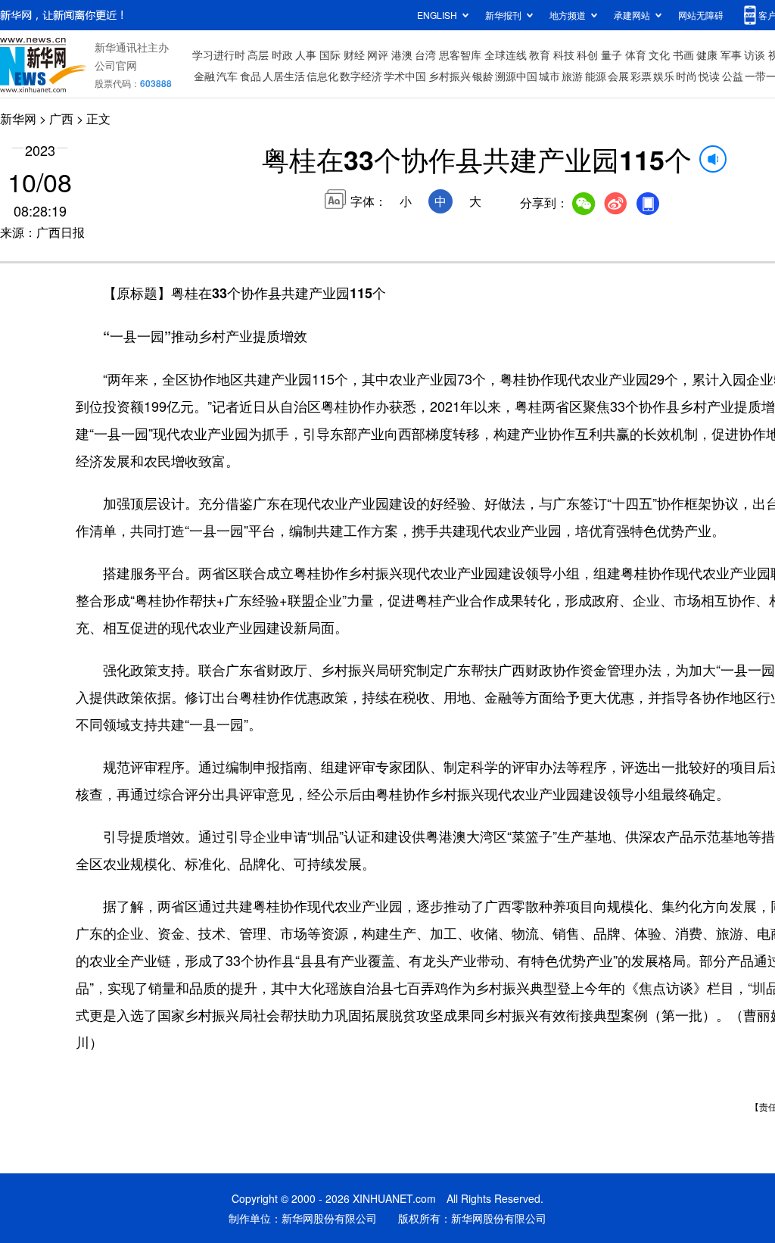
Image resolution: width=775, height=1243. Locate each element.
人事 (305, 54)
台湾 (425, 54)
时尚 (686, 75)
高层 (258, 54)
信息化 (322, 75)
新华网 (18, 118)
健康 (706, 54)
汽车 (227, 75)
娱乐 (663, 75)
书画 (683, 54)
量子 (611, 54)
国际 (330, 54)
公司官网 (116, 65)
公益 (732, 75)
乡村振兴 (449, 75)
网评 (377, 54)
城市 (549, 75)
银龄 (482, 75)
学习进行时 (218, 54)
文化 (659, 54)
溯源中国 (516, 75)
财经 (354, 54)
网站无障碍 (701, 14)
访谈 (754, 54)
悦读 (709, 75)
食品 (250, 75)
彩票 (641, 75)
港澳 (401, 54)
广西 (61, 118)
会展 (618, 75)
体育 (635, 54)
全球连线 (505, 54)
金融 (204, 75)
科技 (563, 54)
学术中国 (405, 75)
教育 (539, 54)
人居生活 (284, 75)
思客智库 (460, 54)
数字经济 (361, 75)
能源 (595, 75)
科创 (587, 54)
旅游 (572, 75)
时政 (282, 54)
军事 (731, 54)
